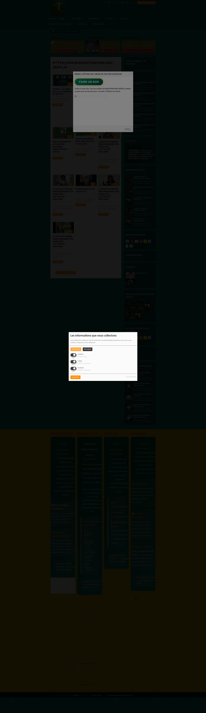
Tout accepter (76, 349)
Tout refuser (87, 349)
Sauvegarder (75, 377)
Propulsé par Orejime (131, 377)
